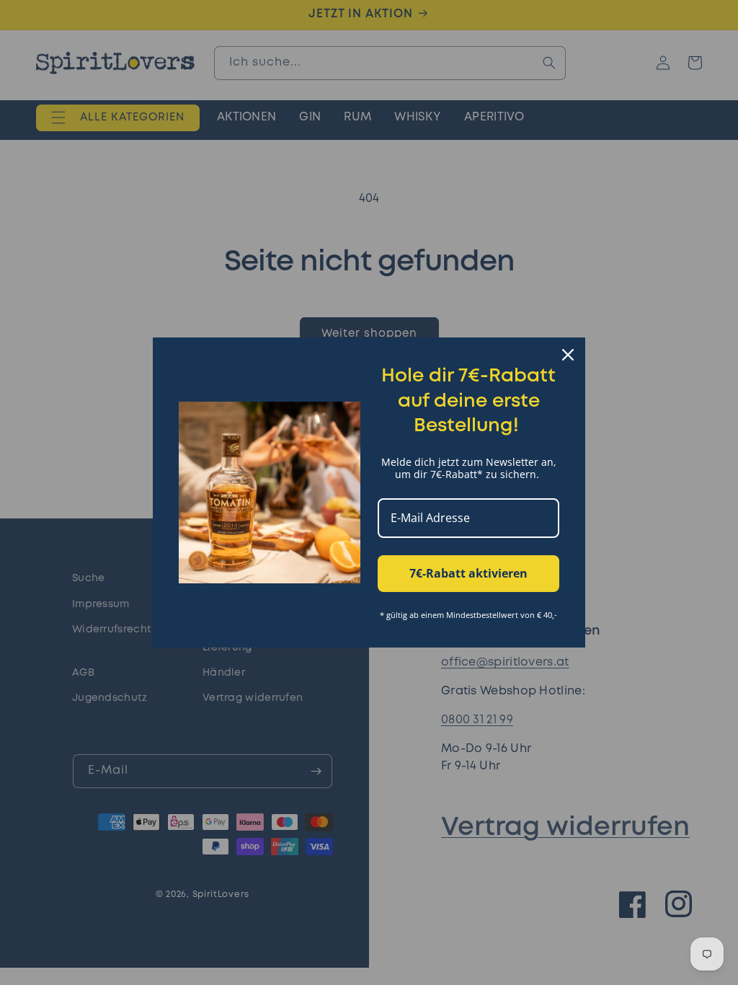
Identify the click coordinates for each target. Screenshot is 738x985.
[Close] (568, 354)
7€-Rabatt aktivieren (468, 573)
